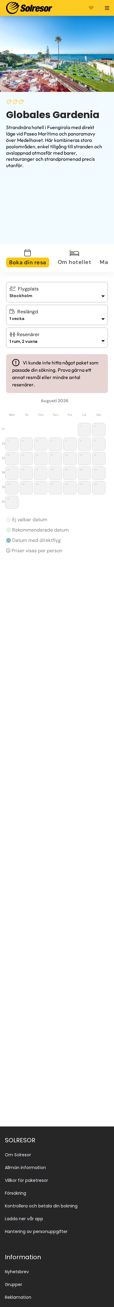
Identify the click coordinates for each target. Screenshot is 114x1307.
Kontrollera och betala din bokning (41, 1206)
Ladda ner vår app (24, 1219)
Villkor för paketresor (26, 1180)
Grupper (13, 1284)
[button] (57, 338)
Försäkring (15, 1193)
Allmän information (25, 1168)
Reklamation (18, 1297)
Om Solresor (18, 1155)
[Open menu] (104, 8)
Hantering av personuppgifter (36, 1231)
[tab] (31, 258)
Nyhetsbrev (17, 1272)
